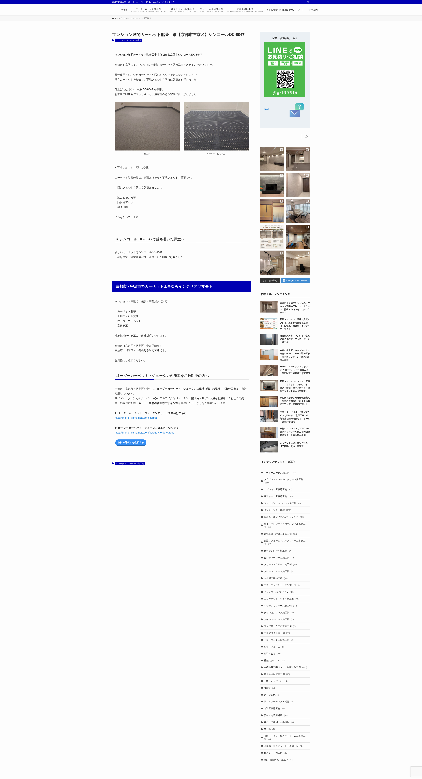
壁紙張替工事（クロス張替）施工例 (285, 667)
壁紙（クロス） (274, 660)
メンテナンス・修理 (277, 509)
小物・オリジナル (275, 681)
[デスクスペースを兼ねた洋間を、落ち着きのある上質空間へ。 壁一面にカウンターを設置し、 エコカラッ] (298, 263)
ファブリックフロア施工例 (280, 626)
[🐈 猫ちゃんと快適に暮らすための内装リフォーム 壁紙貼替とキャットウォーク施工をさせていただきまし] (298, 237)
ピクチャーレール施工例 (279, 557)
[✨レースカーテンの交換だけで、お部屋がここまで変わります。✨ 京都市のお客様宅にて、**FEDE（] (298, 211)
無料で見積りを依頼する (131, 442)
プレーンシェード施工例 (278, 571)
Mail (266, 109)
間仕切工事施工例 (275, 578)
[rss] (308, 2)
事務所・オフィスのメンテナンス (284, 516)
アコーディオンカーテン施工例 (282, 584)
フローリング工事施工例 (279, 639)
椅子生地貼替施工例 (277, 674)
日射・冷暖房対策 (275, 715)
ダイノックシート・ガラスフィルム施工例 (284, 525)
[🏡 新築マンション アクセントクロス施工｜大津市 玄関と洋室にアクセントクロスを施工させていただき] (298, 185)
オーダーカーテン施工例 (280, 472)
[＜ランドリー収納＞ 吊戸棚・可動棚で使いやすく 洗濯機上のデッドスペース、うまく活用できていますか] (272, 237)
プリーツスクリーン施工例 (280, 564)
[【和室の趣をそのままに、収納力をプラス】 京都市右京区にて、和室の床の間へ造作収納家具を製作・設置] (272, 211)
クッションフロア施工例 (279, 612)
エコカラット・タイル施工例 (281, 598)
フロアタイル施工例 (277, 632)
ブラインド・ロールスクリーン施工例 (283, 481)
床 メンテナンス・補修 (279, 701)
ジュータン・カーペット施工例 (128, 40)
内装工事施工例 (274, 708)
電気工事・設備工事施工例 (280, 533)
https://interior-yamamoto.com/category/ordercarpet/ (144, 432)
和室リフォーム (274, 646)
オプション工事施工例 (278, 489)
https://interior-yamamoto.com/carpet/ (136, 417)
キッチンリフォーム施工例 (280, 605)
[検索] (306, 136)
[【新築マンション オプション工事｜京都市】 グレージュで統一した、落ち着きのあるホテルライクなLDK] (272, 263)
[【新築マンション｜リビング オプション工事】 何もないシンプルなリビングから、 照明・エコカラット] (272, 159)
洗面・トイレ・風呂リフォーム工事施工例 (284, 737)
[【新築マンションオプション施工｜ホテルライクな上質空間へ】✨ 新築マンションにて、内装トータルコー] (272, 185)
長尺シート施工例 (275, 752)
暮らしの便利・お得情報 (279, 722)
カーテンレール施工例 (278, 550)
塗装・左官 (272, 653)
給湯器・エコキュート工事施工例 (283, 746)
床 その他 (271, 694)
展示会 (269, 687)
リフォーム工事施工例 (278, 496)
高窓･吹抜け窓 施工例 (278, 759)
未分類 (269, 729)
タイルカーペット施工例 (279, 619)
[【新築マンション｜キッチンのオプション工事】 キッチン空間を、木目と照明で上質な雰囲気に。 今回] (298, 159)
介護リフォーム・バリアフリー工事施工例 (284, 542)
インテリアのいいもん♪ (279, 591)
